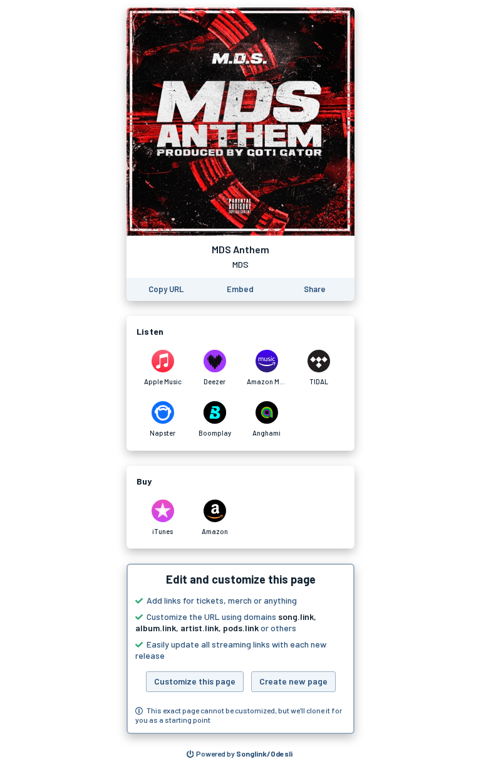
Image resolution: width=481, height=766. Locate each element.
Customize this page (194, 681)
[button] (240, 648)
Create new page (293, 681)
